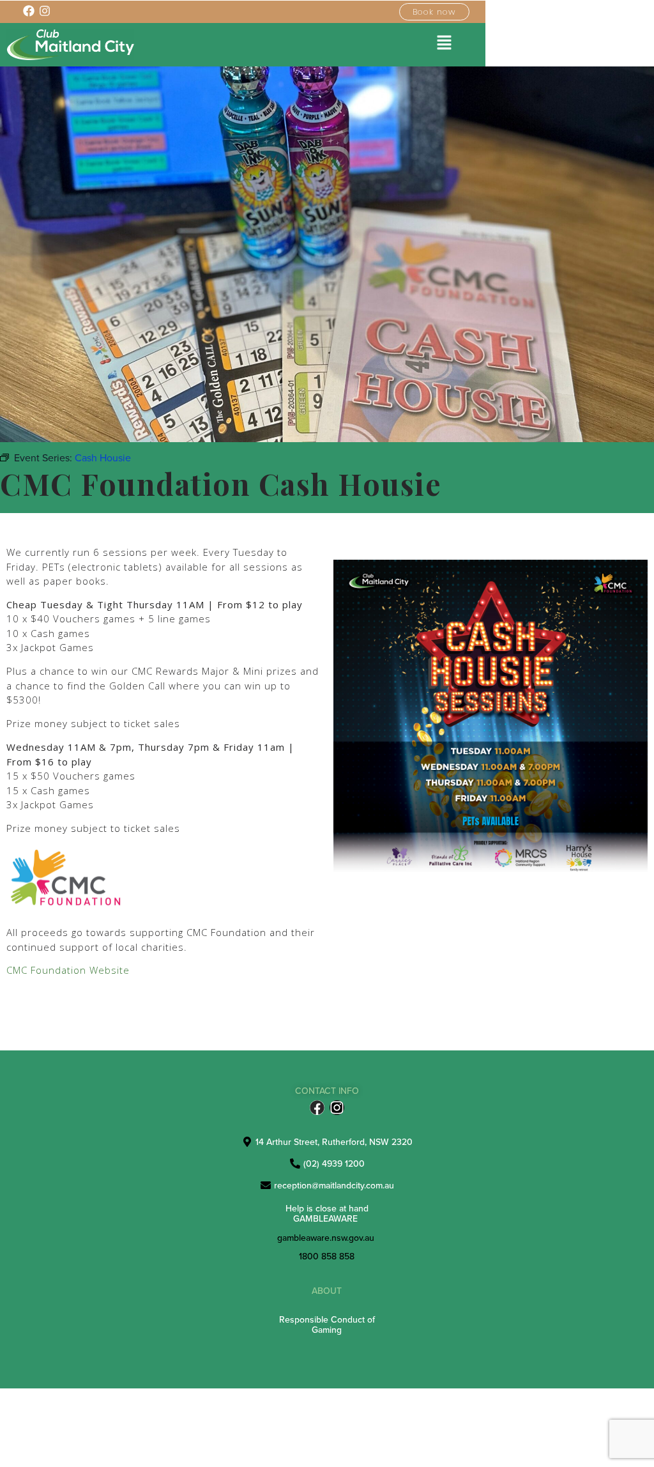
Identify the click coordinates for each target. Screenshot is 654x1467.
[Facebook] (317, 1107)
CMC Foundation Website (68, 970)
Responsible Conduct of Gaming (327, 1324)
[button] (444, 43)
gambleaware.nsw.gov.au (325, 1237)
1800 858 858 (326, 1256)
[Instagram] (337, 1107)
